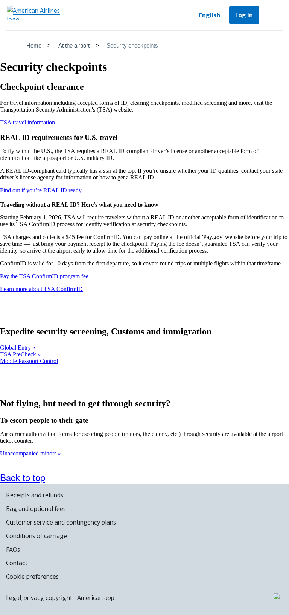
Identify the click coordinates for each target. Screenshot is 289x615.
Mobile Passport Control (29, 361)
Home (33, 45)
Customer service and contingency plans (61, 522)
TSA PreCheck (19, 354)
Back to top (22, 477)
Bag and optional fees (36, 508)
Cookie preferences (32, 576)
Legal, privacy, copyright (39, 597)
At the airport (74, 45)
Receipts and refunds (34, 495)
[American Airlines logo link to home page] (36, 13)
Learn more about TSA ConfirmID (41, 289)
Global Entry (16, 347)
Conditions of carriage (36, 536)
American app (95, 597)
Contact (16, 563)
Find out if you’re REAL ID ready (41, 190)
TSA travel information (27, 122)
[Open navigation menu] (272, 15)
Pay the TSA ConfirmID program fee (44, 276)
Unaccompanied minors (29, 453)
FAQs (13, 549)
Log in (244, 15)
